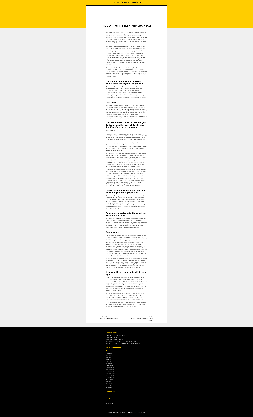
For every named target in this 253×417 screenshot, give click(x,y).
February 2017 (110, 353)
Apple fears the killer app (113, 337)
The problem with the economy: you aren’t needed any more (123, 343)
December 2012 (110, 371)
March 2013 (109, 365)
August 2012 (109, 379)
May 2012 (108, 385)
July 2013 (108, 357)
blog (107, 394)
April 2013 (109, 363)
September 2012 (110, 377)
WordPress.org (110, 403)
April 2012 (109, 387)
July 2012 (108, 381)
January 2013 (110, 369)
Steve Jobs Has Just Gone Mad (114, 339)
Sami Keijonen (141, 412)
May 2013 (108, 361)
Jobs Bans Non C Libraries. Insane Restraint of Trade (121, 341)
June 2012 (109, 384)
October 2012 (110, 375)
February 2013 (110, 367)
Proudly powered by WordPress (117, 412)
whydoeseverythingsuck (126, 2)
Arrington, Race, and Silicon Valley (115, 335)
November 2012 (110, 373)
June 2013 (109, 359)
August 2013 (109, 355)
